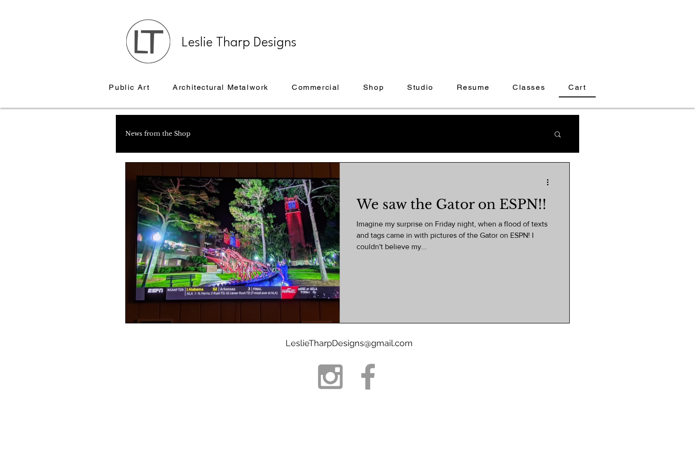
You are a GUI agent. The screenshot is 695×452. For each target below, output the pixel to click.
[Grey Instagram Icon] (330, 376)
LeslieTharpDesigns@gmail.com (349, 343)
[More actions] (550, 182)
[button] (557, 135)
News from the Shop (158, 134)
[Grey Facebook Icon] (368, 376)
